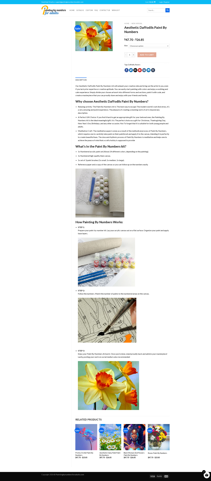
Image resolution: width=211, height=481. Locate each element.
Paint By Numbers (104, 106)
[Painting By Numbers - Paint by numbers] (53, 10)
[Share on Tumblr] (153, 70)
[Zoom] (78, 48)
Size (126, 46)
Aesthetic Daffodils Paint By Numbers (95, 86)
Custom (89, 10)
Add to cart (147, 55)
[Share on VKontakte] (144, 70)
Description (81, 80)
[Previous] (75, 443)
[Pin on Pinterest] (140, 70)
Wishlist (116, 10)
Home (71, 10)
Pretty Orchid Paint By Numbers (84, 454)
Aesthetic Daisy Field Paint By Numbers (110, 454)
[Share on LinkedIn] (149, 70)
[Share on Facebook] (127, 70)
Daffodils (131, 65)
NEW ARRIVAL (137, 23)
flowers (137, 65)
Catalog (80, 10)
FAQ (96, 10)
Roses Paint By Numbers (157, 453)
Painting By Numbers (97, 222)
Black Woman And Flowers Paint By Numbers (134, 454)
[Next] (169, 443)
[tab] (81, 79)
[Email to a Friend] (135, 70)
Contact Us (105, 10)
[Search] (167, 10)
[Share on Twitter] (131, 70)
